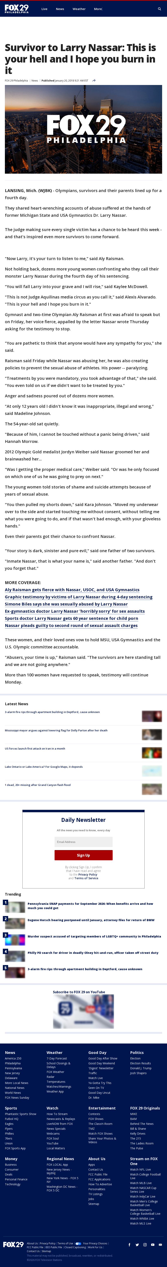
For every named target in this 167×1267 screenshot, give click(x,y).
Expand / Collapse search (159, 9)
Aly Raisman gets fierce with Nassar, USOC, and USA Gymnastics (72, 589)
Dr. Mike (93, 1097)
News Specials (56, 1129)
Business (11, 1164)
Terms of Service (86, 878)
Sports (11, 1108)
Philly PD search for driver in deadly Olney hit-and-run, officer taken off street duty (93, 953)
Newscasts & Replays (61, 1119)
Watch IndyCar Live (142, 1196)
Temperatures (56, 1082)
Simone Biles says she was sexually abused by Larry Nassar (66, 604)
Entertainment (102, 1108)
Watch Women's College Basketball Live (145, 1212)
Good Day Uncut (99, 1093)
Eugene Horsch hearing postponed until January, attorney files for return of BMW (91, 920)
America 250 (13, 1058)
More (98, 9)
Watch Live (95, 1078)
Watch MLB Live (141, 1183)
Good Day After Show (102, 1058)
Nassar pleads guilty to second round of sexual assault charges (71, 625)
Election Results (140, 1063)
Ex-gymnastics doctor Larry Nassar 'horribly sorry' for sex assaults (75, 611)
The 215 (135, 1138)
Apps (91, 1164)
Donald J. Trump (141, 1068)
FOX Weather (55, 1072)
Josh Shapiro (138, 1073)
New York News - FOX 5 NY (62, 1180)
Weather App (55, 1091)
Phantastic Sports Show (20, 1114)
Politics (137, 1052)
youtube (152, 1244)
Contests (94, 1114)
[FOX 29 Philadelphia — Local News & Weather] (18, 9)
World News (13, 1093)
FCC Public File (98, 1174)
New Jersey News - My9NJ (59, 1171)
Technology (12, 1184)
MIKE (133, 1114)
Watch (52, 1108)
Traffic (92, 1073)
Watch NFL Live (140, 1169)
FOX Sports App (15, 1148)
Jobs (91, 1199)
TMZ (91, 1129)
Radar (50, 1077)
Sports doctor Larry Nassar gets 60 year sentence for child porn (71, 618)
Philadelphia (13, 1063)
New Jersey (12, 1073)
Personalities (96, 1189)
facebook (129, 1244)
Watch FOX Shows (100, 1133)
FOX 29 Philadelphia (16, 80)
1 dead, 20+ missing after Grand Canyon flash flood (38, 785)
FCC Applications (99, 1179)
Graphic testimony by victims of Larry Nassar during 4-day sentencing (79, 597)
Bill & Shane (138, 1129)
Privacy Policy (87, 874)
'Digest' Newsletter (100, 1068)
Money (11, 1158)
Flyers (9, 1129)
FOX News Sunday (17, 1097)
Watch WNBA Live (142, 1218)
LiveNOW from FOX (60, 1124)
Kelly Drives (137, 1133)
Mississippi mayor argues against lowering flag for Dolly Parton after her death (56, 730)
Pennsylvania (13, 1068)
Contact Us (95, 1169)
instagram (145, 1244)
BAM (133, 1119)
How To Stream (57, 1114)
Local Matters (56, 1148)
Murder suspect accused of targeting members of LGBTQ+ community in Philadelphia (94, 936)
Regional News (60, 1158)
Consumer (12, 1169)
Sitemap (93, 1204)
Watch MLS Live (140, 1223)
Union (9, 1143)
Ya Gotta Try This (99, 1083)
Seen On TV (96, 1088)
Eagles (9, 1124)
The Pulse (136, 1148)
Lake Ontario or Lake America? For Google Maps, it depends (44, 767)
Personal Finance (16, 1179)
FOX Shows (95, 1119)
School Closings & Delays (58, 1065)
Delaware (11, 1078)
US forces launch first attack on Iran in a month (35, 748)
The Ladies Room (142, 1143)
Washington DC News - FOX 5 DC (62, 1188)
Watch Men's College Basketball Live (144, 1203)
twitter (137, 1244)
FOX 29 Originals (145, 1108)
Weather (55, 1052)
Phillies (9, 1133)
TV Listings (95, 1194)
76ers (8, 1138)
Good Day (97, 1052)
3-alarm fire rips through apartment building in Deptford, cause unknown (52, 712)
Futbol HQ (11, 1119)
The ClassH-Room (100, 1124)
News (35, 80)
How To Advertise (100, 1184)
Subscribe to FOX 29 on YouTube (79, 992)
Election (135, 1058)
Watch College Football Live (145, 1176)
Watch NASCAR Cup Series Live (143, 1189)
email (160, 1244)
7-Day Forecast (57, 1058)
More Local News (16, 1083)
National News (14, 1088)
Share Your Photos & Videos (102, 1140)
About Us (96, 1158)
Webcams (53, 1133)
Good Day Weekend (101, 1063)
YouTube (52, 1143)
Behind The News (142, 1124)
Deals (8, 1174)
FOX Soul (53, 1138)
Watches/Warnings (59, 1086)
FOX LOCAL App (57, 1164)
